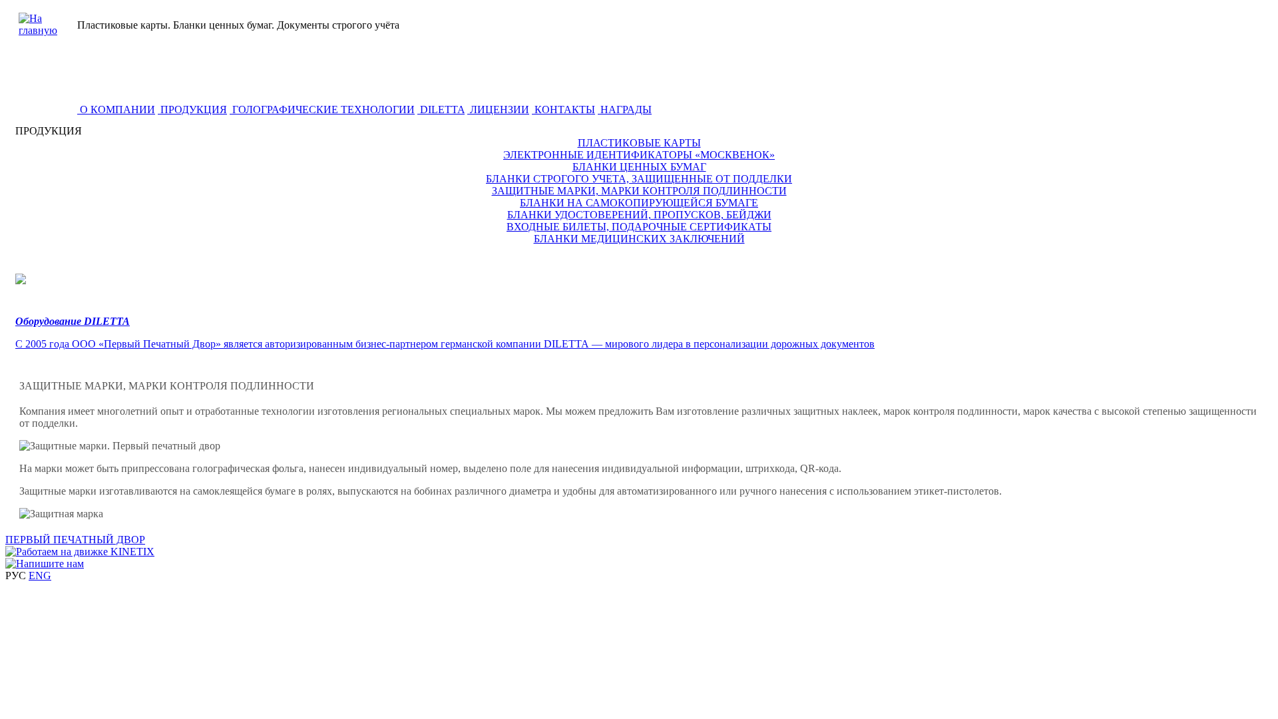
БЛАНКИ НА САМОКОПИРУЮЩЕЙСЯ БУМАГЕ (639, 202)
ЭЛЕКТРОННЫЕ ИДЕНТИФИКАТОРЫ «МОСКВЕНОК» (639, 154)
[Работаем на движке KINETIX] (79, 551)
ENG (40, 575)
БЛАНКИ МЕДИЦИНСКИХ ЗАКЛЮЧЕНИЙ (639, 238)
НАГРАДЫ (625, 109)
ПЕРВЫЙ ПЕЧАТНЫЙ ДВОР (75, 539)
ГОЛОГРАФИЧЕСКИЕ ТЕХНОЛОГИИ (322, 109)
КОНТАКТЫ (563, 109)
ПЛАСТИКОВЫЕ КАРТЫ (639, 142)
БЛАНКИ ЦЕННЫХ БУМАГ (639, 166)
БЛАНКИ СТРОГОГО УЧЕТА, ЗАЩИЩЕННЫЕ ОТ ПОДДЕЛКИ (639, 178)
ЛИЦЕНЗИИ (498, 109)
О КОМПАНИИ (116, 109)
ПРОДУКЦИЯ (192, 109)
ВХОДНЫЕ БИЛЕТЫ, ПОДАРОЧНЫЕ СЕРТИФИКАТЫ (639, 226)
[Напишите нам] (44, 563)
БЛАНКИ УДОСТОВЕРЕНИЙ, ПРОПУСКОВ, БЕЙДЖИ (639, 214)
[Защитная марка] (61, 514)
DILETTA (441, 109)
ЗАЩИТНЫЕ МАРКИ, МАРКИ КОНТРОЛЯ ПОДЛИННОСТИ (639, 190)
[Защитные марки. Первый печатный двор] (119, 446)
